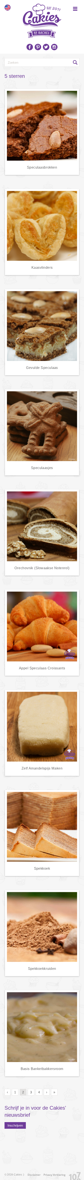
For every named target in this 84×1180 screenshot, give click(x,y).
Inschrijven (15, 1125)
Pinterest (38, 47)
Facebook (30, 47)
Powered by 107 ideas (73, 1175)
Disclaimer (34, 1175)
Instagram (54, 47)
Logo (42, 19)
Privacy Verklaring (54, 1175)
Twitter (46, 47)
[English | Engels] (8, 8)
